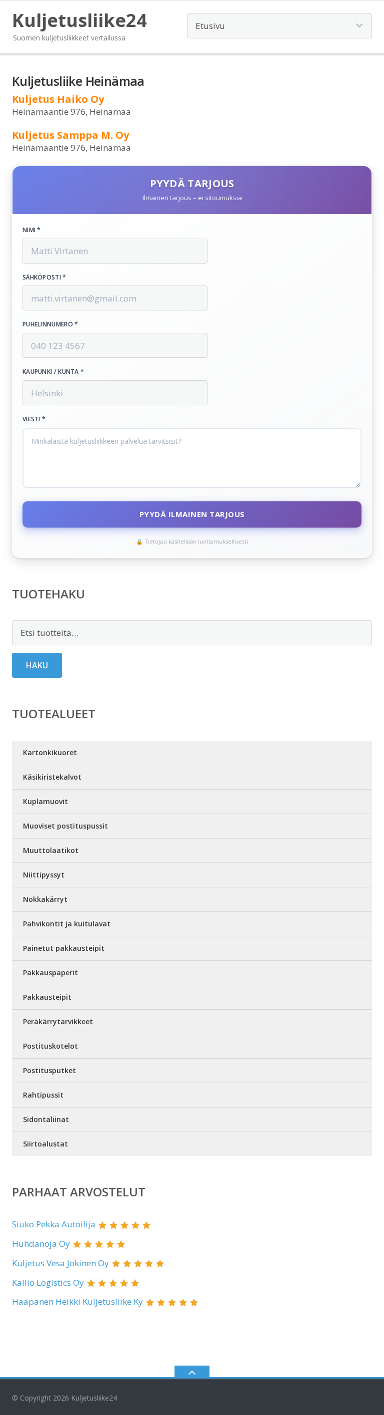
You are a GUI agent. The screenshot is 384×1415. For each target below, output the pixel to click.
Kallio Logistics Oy (48, 1282)
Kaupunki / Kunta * (53, 372)
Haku (37, 665)
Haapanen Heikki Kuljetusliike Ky (77, 1301)
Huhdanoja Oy (41, 1243)
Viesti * (34, 419)
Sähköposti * (44, 278)
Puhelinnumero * (50, 324)
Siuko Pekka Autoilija (54, 1224)
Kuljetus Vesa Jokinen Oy (60, 1263)
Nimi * (31, 230)
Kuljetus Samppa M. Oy (70, 135)
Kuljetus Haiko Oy (58, 99)
